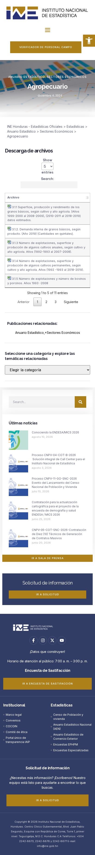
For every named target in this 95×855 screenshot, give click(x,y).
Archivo (13, 197)
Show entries (47, 166)
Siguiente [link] (71, 302)
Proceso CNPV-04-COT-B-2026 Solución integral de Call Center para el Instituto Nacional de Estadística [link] (58, 459)
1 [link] (37, 302)
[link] (89, 41)
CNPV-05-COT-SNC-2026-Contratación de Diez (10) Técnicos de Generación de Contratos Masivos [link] (59, 534)
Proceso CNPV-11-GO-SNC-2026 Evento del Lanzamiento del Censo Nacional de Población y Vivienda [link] (55, 483)
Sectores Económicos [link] (67, 77)
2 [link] (46, 302)
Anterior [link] (24, 302)
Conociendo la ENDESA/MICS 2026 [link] (55, 432)
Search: (47, 179)
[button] (47, 30)
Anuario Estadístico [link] (26, 77)
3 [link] (55, 302)
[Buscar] (80, 402)
